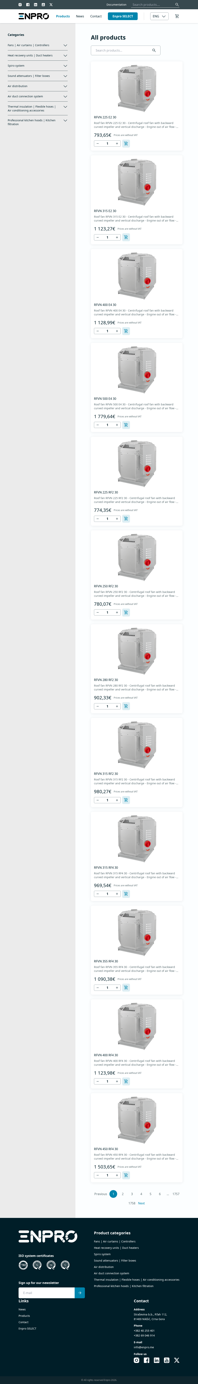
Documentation (116, 4)
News (80, 16)
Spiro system (16, 65)
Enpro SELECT (123, 16)
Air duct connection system (25, 96)
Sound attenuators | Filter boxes (29, 76)
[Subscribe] (80, 1292)
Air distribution (17, 86)
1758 (131, 1203)
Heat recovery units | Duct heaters (30, 55)
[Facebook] (27, 4)
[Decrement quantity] (98, 143)
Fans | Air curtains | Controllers (28, 45)
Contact (96, 16)
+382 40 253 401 (144, 1330)
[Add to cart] (126, 144)
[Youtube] (43, 4)
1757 (175, 1194)
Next (141, 1203)
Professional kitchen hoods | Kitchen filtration (31, 122)
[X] (51, 4)
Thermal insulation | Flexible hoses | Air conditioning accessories (32, 108)
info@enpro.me (144, 1347)
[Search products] (154, 50)
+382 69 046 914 (144, 1335)
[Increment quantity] (117, 143)
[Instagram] (20, 4)
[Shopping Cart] (177, 16)
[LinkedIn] (35, 4)
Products (63, 16)
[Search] (177, 4)
